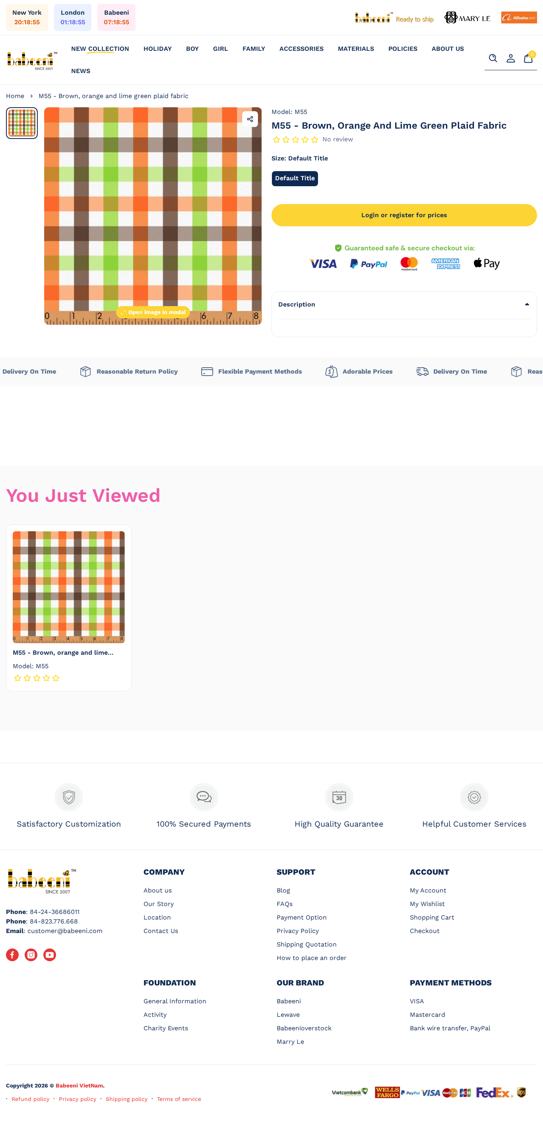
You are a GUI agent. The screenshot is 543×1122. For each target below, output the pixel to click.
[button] (404, 304)
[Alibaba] (519, 17)
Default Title (296, 180)
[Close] (170, 1044)
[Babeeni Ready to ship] (394, 17)
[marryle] (468, 17)
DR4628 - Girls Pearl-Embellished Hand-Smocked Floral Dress (109, 1061)
